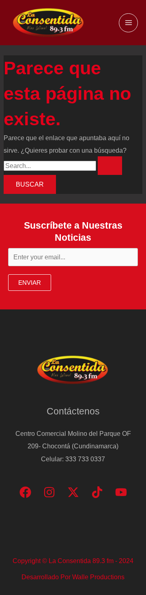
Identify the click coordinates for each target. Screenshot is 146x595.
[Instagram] (49, 492)
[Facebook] (25, 492)
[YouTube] (121, 492)
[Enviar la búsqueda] (110, 165)
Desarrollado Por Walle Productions (73, 576)
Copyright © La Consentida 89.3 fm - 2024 (73, 560)
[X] (73, 492)
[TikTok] (97, 492)
